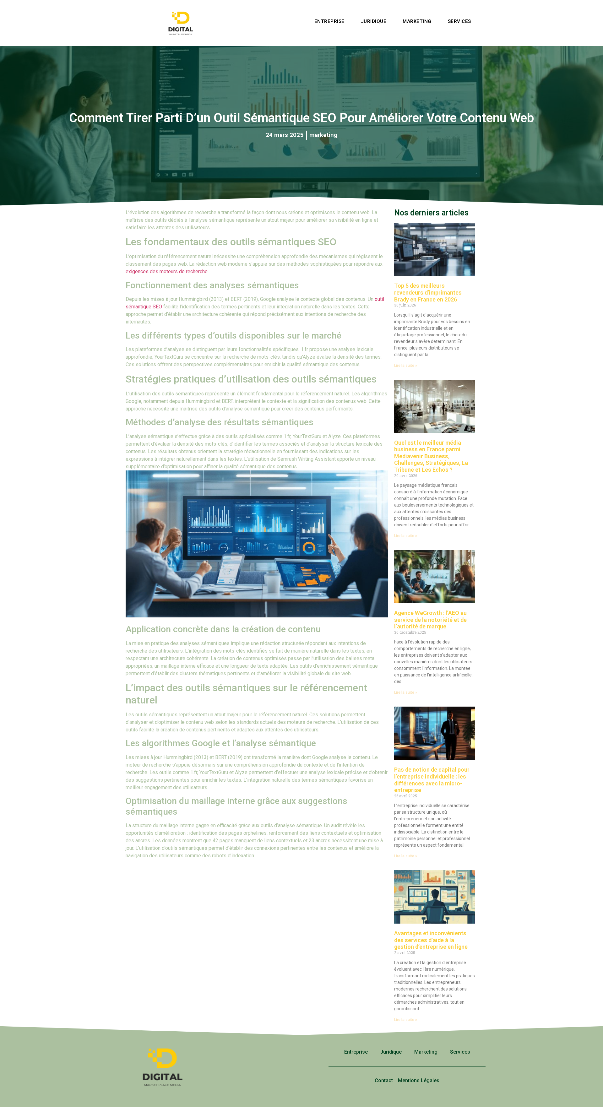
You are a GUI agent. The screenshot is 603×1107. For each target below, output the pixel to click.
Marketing (417, 21)
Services (459, 21)
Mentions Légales (418, 1080)
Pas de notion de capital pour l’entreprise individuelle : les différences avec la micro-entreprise (432, 779)
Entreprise (329, 21)
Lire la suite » (405, 365)
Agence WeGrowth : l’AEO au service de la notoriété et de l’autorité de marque (430, 620)
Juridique (374, 21)
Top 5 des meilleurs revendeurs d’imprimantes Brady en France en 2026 (428, 292)
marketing (323, 134)
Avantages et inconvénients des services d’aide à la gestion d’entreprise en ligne (431, 940)
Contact (384, 1080)
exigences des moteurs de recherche (167, 271)
